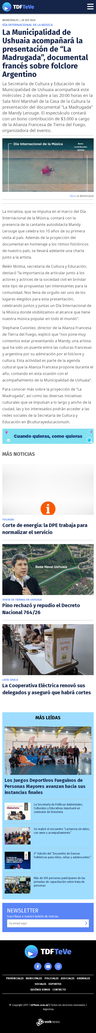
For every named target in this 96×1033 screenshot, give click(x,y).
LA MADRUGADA (85, 196)
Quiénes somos (40, 989)
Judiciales (67, 978)
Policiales (51, 978)
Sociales (40, 984)
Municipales (34, 978)
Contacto (59, 989)
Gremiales (83, 978)
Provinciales (15, 978)
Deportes (54, 984)
